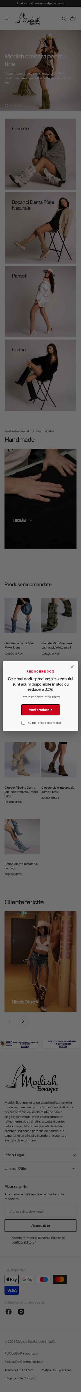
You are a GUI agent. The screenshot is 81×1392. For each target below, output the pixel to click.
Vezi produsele (40, 710)
